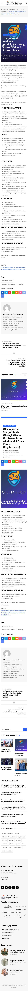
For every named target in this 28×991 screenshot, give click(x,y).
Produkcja (4, 847)
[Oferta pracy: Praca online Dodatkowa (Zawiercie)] (21, 745)
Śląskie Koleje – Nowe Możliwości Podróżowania (6, 769)
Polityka (12, 844)
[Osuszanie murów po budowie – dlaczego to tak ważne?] (4, 962)
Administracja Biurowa (7, 280)
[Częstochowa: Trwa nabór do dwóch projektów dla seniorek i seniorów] (4, 972)
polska (18, 844)
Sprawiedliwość (17, 847)
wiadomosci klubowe (7, 851)
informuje (4, 840)
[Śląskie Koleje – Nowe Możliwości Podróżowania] (7, 761)
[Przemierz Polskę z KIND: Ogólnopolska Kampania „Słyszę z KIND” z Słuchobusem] (21, 764)
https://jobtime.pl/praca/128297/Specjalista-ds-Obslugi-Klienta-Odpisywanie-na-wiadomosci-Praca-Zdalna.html (13, 613)
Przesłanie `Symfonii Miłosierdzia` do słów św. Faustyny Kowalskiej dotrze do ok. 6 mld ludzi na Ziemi (14, 809)
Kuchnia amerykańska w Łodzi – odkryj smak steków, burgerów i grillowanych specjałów (13, 823)
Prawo (23, 844)
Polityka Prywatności (7, 932)
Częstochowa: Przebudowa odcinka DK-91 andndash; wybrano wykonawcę (14, 712)
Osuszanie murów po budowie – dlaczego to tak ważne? (17, 962)
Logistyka (11, 840)
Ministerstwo (5, 844)
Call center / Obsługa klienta (8, 284)
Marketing (20, 284)
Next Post (21, 358)
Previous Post (8, 341)
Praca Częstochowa (6, 403)
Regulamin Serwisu (7, 935)
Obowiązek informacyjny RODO (10, 929)
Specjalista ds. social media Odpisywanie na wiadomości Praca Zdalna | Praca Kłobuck (14, 345)
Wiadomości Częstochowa (13, 314)
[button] (23, 374)
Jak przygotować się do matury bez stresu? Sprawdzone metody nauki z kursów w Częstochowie (12, 787)
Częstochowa (21, 837)
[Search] (26, 3)
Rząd (10, 847)
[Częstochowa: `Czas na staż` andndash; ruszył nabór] (7, 743)
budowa (17, 833)
